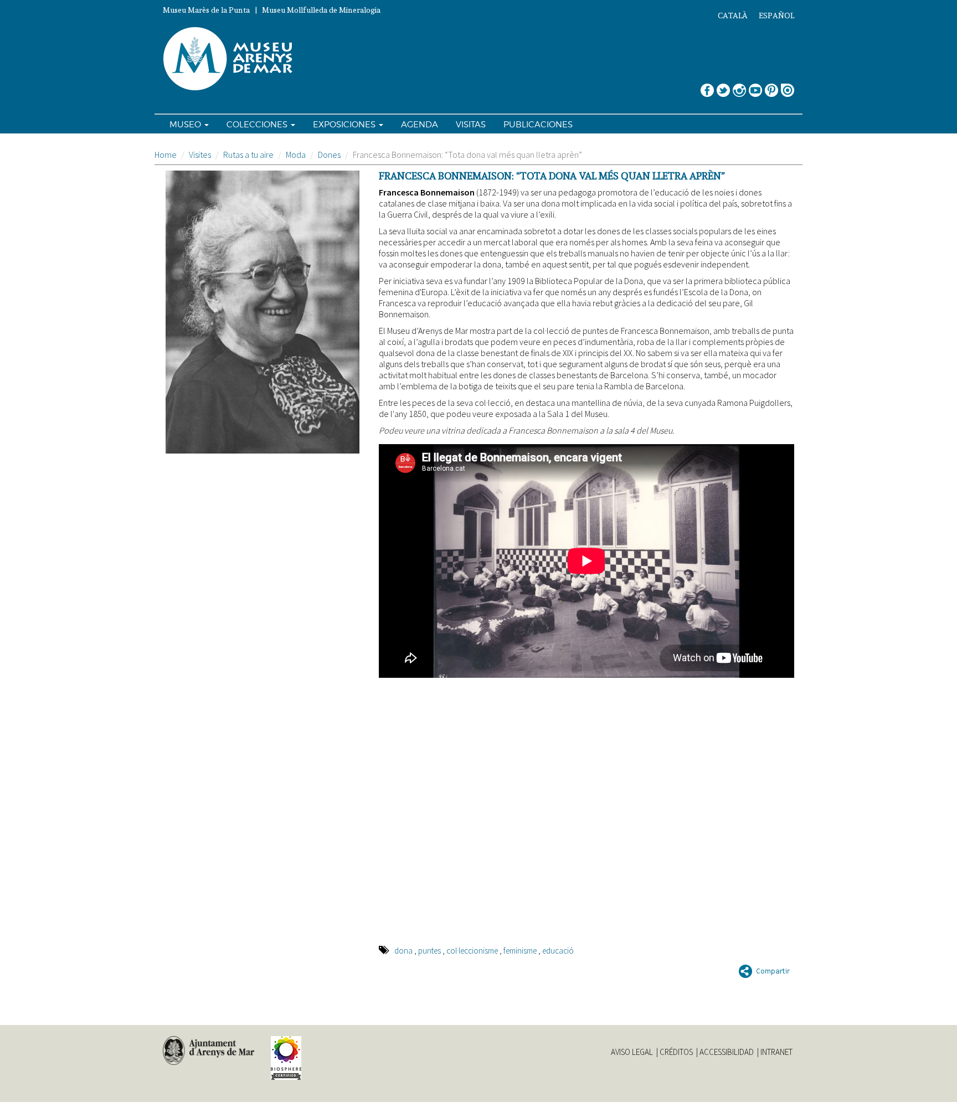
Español (776, 15)
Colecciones (258, 125)
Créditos (676, 1052)
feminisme (520, 950)
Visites (200, 154)
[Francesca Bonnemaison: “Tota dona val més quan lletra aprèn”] (262, 312)
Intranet (776, 1052)
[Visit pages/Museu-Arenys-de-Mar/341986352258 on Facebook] (707, 86)
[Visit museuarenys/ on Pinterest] (771, 86)
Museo (186, 125)
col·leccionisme (472, 950)
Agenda (419, 125)
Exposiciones (345, 125)
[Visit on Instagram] (739, 86)
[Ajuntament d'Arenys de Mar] (208, 1050)
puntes (429, 950)
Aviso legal (632, 1052)
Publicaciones (538, 125)
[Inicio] (232, 59)
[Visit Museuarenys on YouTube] (755, 86)
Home (166, 154)
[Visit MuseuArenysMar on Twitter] (723, 86)
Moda (296, 154)
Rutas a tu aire (248, 154)
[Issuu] (787, 86)
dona (403, 950)
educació (558, 950)
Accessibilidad (726, 1052)
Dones (329, 154)
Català (733, 15)
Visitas (471, 125)
